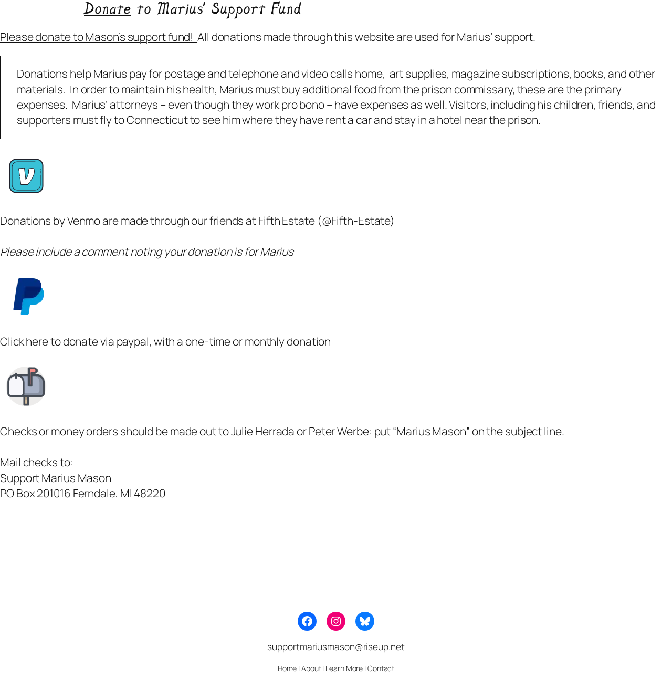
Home (287, 668)
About (311, 668)
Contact (381, 668)
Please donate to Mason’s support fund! (98, 36)
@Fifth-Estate (356, 220)
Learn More (344, 668)
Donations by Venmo (51, 220)
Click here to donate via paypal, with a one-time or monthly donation (165, 341)
